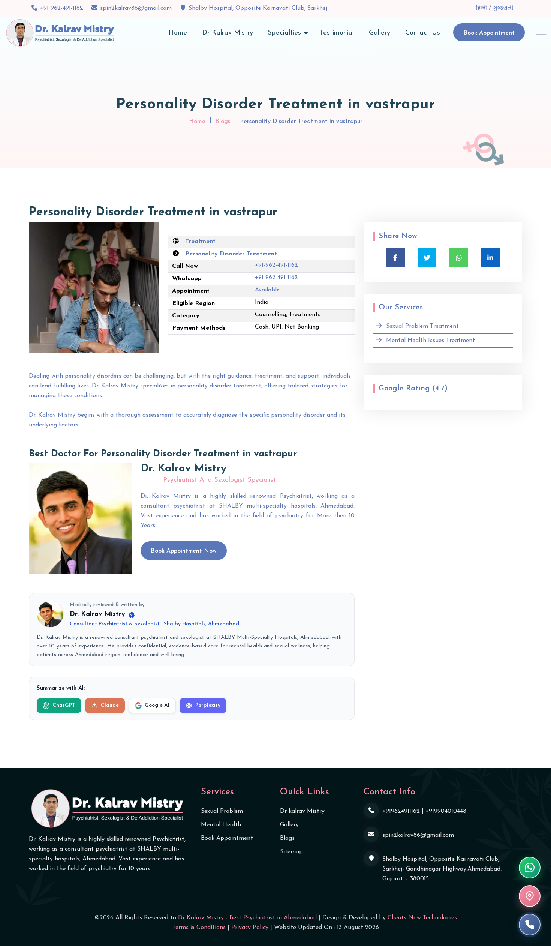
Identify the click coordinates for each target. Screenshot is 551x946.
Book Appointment (489, 33)
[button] (541, 31)
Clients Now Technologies (422, 918)
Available (267, 290)
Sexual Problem (222, 811)
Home (178, 33)
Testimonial (337, 33)
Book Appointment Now (184, 551)
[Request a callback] (530, 924)
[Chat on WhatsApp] (530, 867)
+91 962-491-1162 (61, 8)
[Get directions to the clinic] (530, 896)
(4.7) (440, 388)
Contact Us (422, 33)
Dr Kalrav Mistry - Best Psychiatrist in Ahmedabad (247, 918)
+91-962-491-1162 (276, 265)
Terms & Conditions (199, 928)
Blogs (222, 122)
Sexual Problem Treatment (422, 326)
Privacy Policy (249, 928)
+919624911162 (401, 811)
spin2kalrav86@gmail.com (136, 8)
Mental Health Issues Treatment (430, 341)
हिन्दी (482, 8)
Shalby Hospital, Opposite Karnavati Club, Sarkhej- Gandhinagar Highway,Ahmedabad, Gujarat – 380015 (442, 869)
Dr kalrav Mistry (302, 811)
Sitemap (291, 852)
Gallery (379, 33)
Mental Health (221, 825)
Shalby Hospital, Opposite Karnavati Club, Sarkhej (258, 8)
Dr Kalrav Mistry (227, 33)
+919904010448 (445, 811)
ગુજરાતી (503, 8)
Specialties (284, 33)
